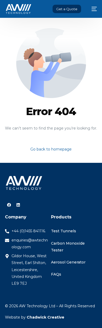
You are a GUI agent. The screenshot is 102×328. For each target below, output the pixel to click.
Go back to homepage (51, 149)
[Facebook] (9, 205)
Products (61, 216)
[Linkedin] (18, 205)
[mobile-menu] (91, 9)
